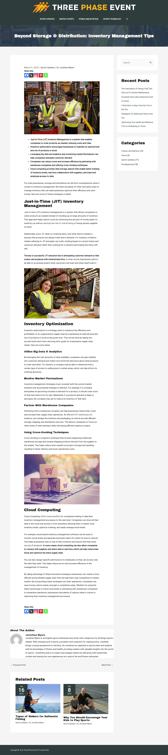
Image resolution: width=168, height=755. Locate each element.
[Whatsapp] (46, 75)
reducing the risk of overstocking (58, 223)
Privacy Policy (43, 750)
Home (124, 155)
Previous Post (18, 665)
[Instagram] (36, 75)
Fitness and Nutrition (130, 151)
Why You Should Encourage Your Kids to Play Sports (85, 719)
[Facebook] (26, 75)
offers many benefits (50, 516)
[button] (127, 19)
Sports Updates (47, 67)
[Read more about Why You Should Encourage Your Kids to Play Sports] (85, 699)
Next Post (107, 665)
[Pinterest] (41, 75)
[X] (31, 75)
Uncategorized (127, 164)
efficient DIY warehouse (78, 414)
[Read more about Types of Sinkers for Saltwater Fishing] (37, 698)
